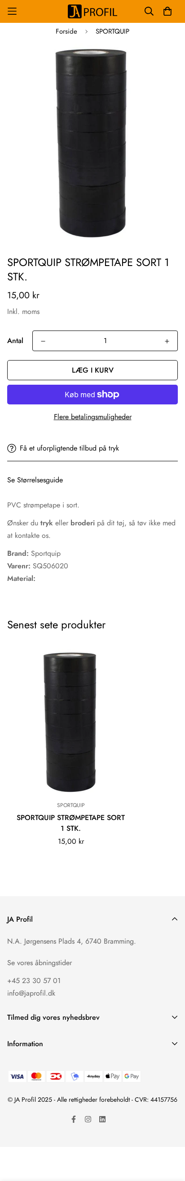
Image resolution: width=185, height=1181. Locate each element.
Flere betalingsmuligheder (93, 417)
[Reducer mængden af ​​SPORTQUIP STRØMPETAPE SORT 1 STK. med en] (43, 341)
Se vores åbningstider (39, 963)
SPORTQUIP (112, 31)
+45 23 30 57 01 (34, 980)
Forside (66, 31)
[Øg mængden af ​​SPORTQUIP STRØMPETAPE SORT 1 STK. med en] (167, 341)
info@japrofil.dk (31, 993)
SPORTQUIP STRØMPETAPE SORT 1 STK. (71, 822)
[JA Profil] (92, 11)
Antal (15, 340)
